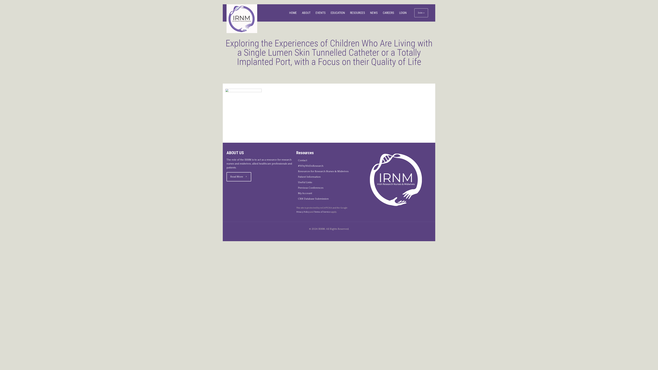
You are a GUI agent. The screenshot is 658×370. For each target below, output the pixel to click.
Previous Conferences (310, 187)
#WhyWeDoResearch (310, 165)
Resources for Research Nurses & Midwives (323, 171)
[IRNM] (242, 18)
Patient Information (309, 176)
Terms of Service (322, 212)
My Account (305, 193)
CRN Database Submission (313, 198)
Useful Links (305, 182)
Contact (302, 160)
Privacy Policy (302, 212)
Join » (421, 12)
